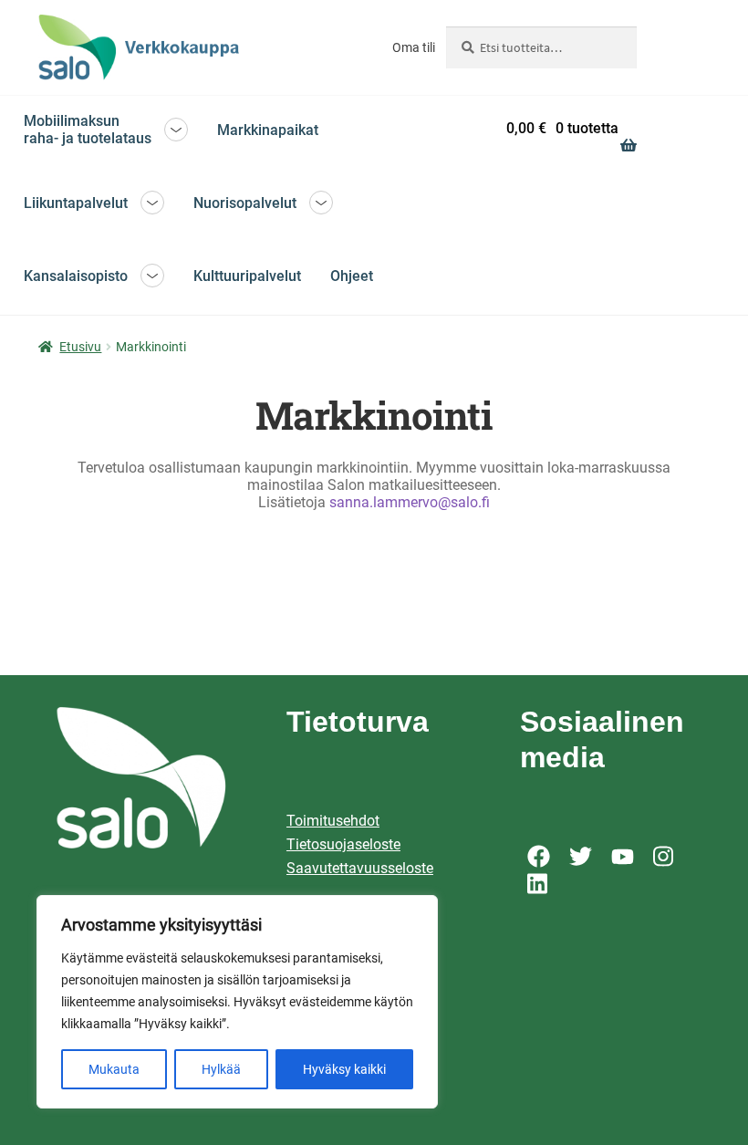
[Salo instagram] (664, 856)
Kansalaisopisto (76, 276)
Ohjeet (351, 276)
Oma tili (413, 47)
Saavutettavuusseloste (359, 868)
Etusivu (80, 346)
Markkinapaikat (267, 130)
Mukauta (114, 1069)
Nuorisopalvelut (244, 203)
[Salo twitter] (580, 856)
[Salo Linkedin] (538, 883)
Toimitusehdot (332, 820)
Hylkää (221, 1069)
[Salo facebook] (538, 856)
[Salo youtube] (622, 856)
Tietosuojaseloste (343, 844)
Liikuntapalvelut (76, 203)
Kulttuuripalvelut (247, 276)
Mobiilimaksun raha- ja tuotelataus (87, 129)
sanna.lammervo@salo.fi (409, 502)
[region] (237, 1002)
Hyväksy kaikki (344, 1069)
